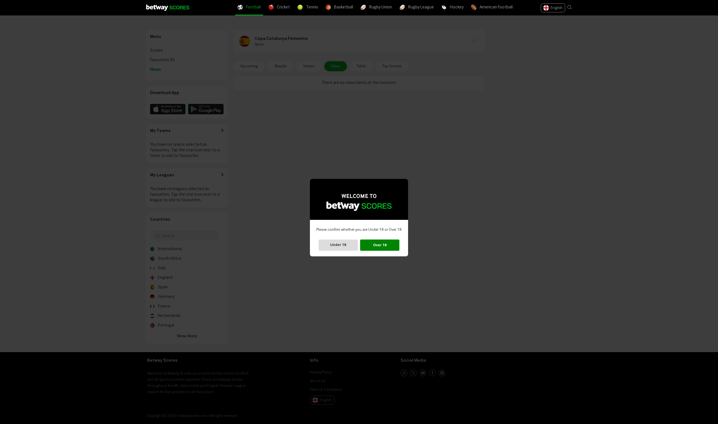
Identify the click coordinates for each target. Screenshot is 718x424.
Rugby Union (380, 7)
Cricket (283, 7)
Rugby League (421, 7)
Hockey (457, 7)
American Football (496, 7)
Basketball (343, 7)
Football (253, 7)
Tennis (312, 7)
